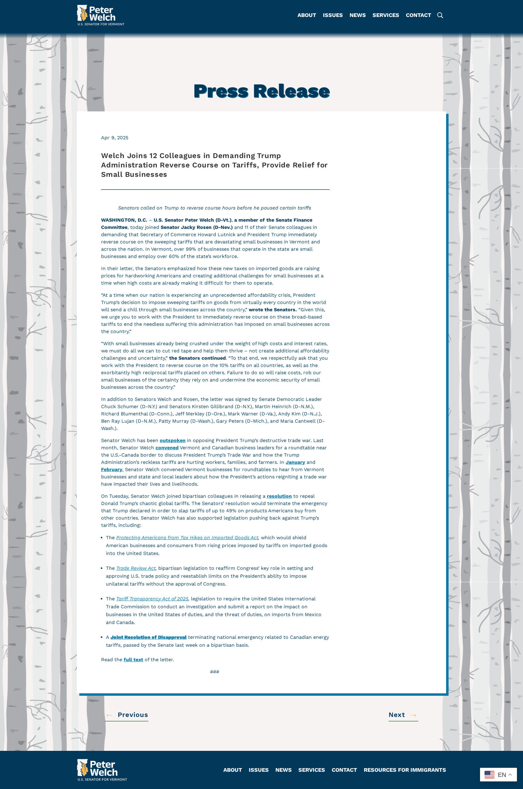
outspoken (173, 440)
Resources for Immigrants (405, 770)
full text (133, 659)
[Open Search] (439, 15)
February (111, 469)
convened (167, 448)
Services (386, 15)
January (295, 462)
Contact (418, 15)
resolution (279, 496)
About (307, 15)
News (358, 15)
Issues (333, 15)
